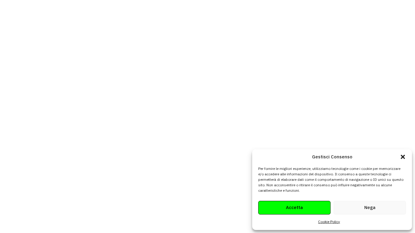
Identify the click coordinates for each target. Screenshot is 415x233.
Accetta (294, 207)
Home (208, 20)
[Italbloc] (61, 20)
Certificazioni (264, 20)
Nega (370, 207)
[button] (403, 157)
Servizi (295, 20)
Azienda (232, 20)
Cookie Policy (329, 221)
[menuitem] (211, 20)
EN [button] (369, 20)
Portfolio (321, 20)
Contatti (347, 20)
